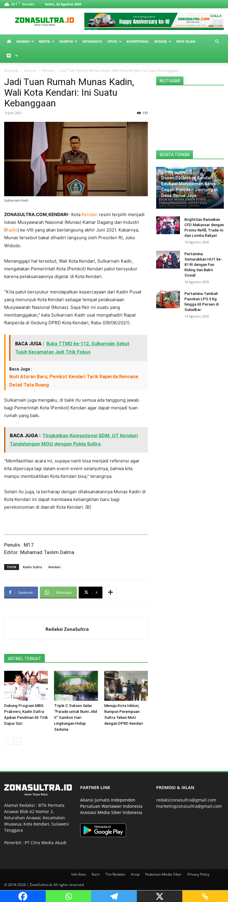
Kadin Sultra (32, 567)
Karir (96, 874)
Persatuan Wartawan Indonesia (111, 806)
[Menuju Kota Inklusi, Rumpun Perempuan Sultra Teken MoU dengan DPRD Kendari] (126, 686)
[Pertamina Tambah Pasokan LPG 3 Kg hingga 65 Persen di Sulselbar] (168, 299)
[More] (110, 592)
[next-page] (17, 741)
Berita (44, 41)
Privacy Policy (198, 874)
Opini (112, 41)
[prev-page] (8, 741)
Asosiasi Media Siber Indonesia (111, 812)
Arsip (135, 874)
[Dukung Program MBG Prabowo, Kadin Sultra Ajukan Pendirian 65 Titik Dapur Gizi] (26, 686)
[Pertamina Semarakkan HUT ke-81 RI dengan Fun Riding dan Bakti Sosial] (168, 260)
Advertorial (137, 41)
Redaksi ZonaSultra (67, 629)
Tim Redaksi (115, 874)
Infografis (92, 41)
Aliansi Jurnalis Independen (107, 800)
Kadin (12, 230)
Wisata (160, 41)
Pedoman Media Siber (163, 874)
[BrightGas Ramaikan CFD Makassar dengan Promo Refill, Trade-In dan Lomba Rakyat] (168, 225)
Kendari (48, 70)
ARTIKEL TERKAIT (24, 658)
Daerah (23, 41)
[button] (217, 41)
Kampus (66, 41)
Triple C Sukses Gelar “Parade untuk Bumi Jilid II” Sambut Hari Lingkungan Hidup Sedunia (75, 717)
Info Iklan (185, 41)
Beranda (11, 70)
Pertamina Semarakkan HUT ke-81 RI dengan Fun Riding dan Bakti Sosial (203, 264)
